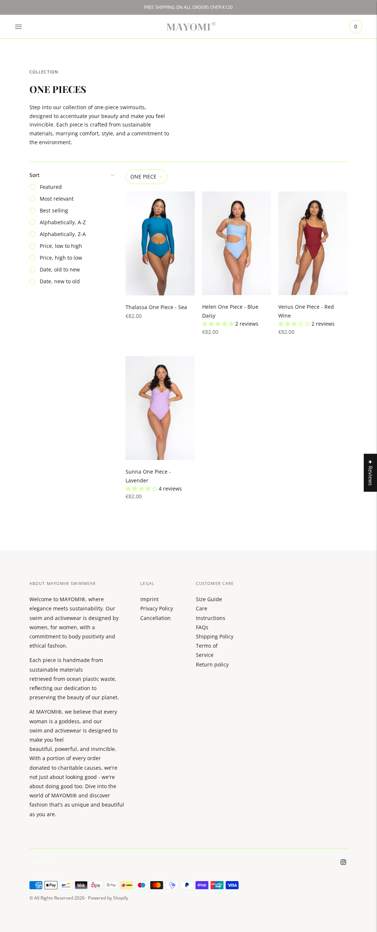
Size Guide (209, 599)
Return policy (212, 664)
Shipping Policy (214, 636)
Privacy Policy (156, 608)
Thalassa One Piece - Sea (156, 307)
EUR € (39, 861)
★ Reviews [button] (370, 473)
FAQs (202, 627)
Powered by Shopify (108, 898)
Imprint (149, 599)
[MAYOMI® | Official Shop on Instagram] (343, 862)
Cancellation (155, 617)
